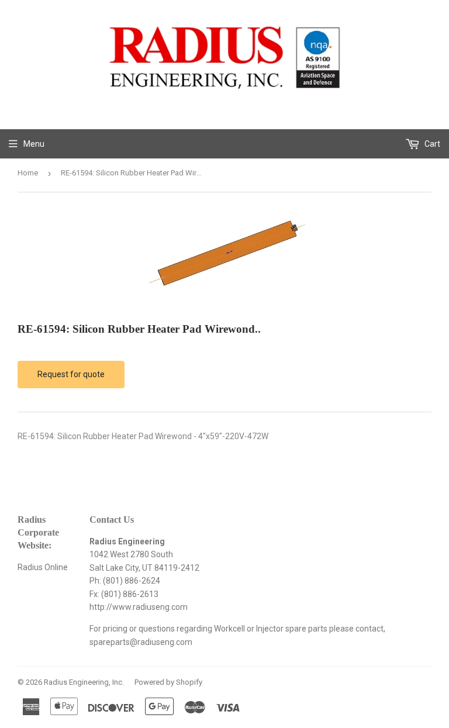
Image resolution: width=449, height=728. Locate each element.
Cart (431, 144)
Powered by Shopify (168, 682)
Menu (33, 144)
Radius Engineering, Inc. (84, 682)
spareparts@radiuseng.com (140, 642)
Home (28, 172)
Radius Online (43, 567)
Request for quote (71, 374)
